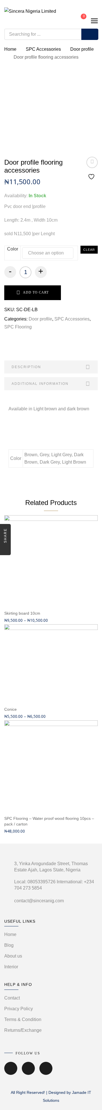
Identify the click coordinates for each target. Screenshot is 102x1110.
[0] (79, 20)
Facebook (10, 1072)
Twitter (28, 1072)
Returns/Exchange (23, 1030)
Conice (10, 709)
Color (12, 249)
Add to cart (36, 292)
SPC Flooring (18, 326)
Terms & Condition (22, 1019)
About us (13, 956)
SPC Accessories (43, 49)
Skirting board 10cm (22, 613)
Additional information (40, 384)
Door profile (82, 49)
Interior (11, 966)
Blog (9, 945)
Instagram (45, 1072)
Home (10, 49)
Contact (12, 998)
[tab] (51, 366)
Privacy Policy (18, 1008)
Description (26, 367)
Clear (89, 249)
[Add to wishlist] (92, 168)
